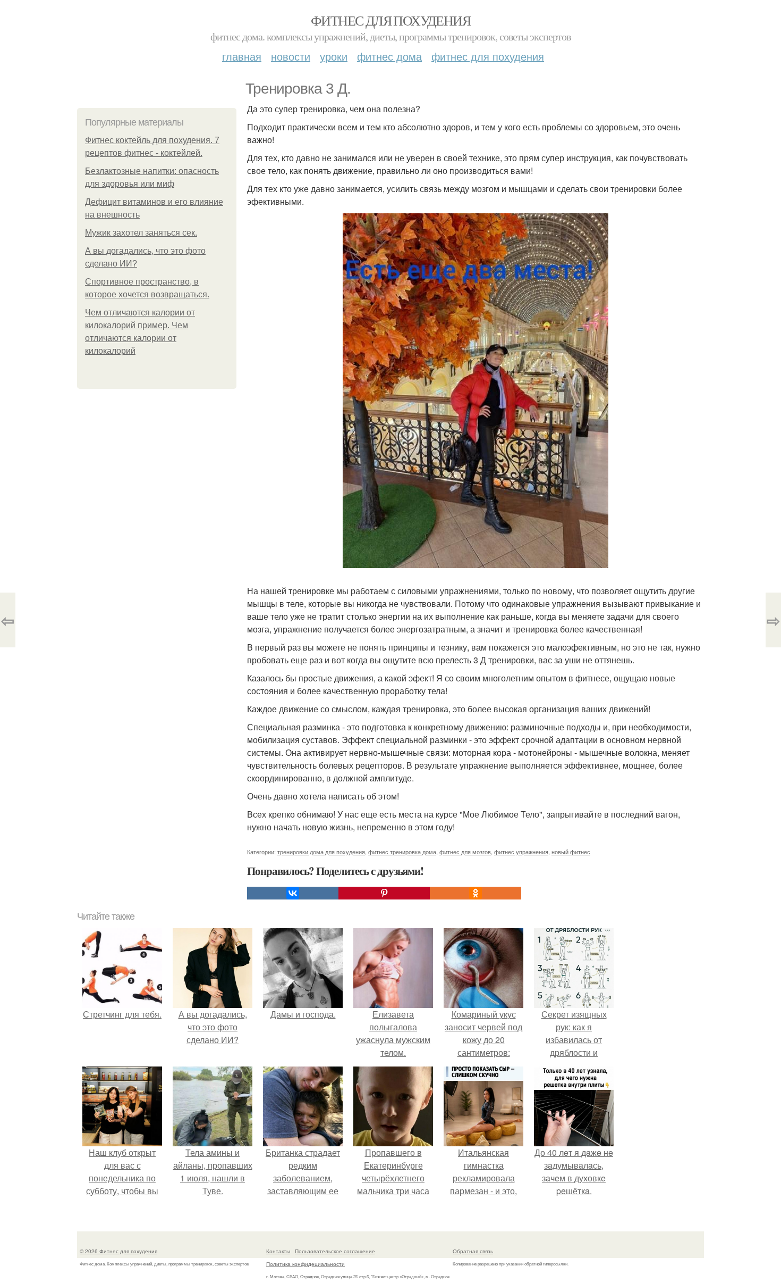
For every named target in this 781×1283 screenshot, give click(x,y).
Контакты (278, 1251)
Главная (241, 56)
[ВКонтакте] (292, 893)
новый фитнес (570, 851)
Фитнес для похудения (390, 20)
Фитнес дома (389, 56)
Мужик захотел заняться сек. (141, 232)
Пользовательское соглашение (335, 1251)
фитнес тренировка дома (402, 851)
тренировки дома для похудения (321, 851)
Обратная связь (473, 1251)
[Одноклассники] (475, 893)
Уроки (333, 56)
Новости (290, 56)
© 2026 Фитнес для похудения (118, 1251)
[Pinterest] (384, 893)
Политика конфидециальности (305, 1264)
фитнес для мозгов (465, 851)
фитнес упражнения (521, 851)
